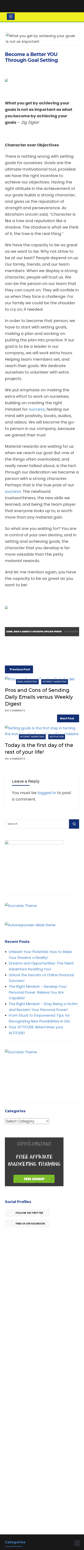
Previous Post (20, 669)
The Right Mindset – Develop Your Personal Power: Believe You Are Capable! (38, 992)
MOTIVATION (57, 736)
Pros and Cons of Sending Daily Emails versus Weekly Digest (39, 697)
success (37, 409)
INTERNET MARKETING (55, 681)
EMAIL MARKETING (27, 681)
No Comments (15, 710)
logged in (47, 792)
